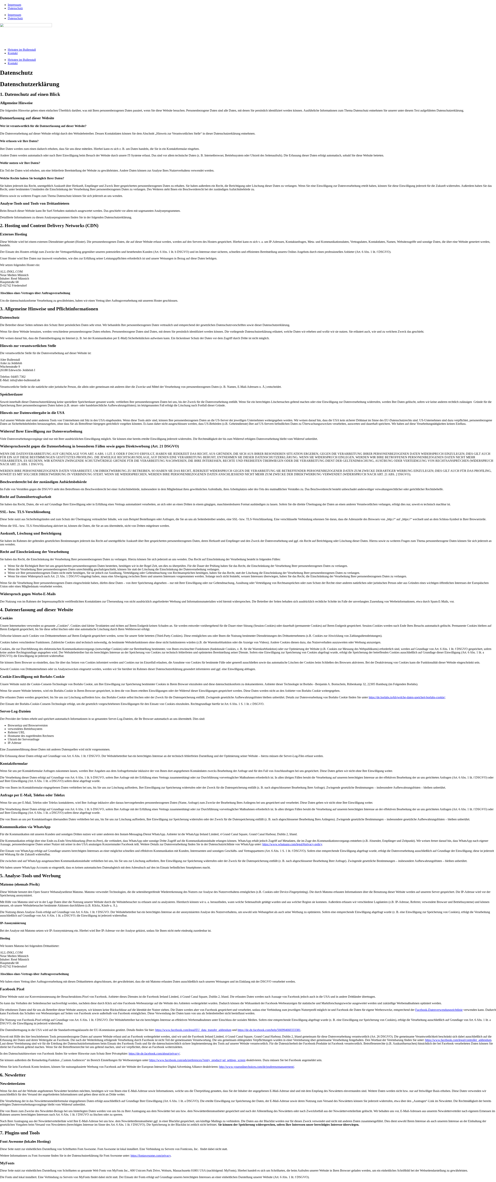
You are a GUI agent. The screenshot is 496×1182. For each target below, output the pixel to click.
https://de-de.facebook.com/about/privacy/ (154, 1053)
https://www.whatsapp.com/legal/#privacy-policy (292, 844)
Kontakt (13, 53)
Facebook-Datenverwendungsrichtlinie (439, 1009)
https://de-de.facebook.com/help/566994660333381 (269, 1030)
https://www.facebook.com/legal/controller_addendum (458, 1040)
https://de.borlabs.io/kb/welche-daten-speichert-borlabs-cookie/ (407, 697)
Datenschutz (15, 8)
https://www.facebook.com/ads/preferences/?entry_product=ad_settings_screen (197, 1060)
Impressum (14, 4)
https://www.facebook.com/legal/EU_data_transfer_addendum (193, 1030)
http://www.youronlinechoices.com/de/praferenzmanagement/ (256, 1066)
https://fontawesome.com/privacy (151, 1155)
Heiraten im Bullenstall (22, 49)
